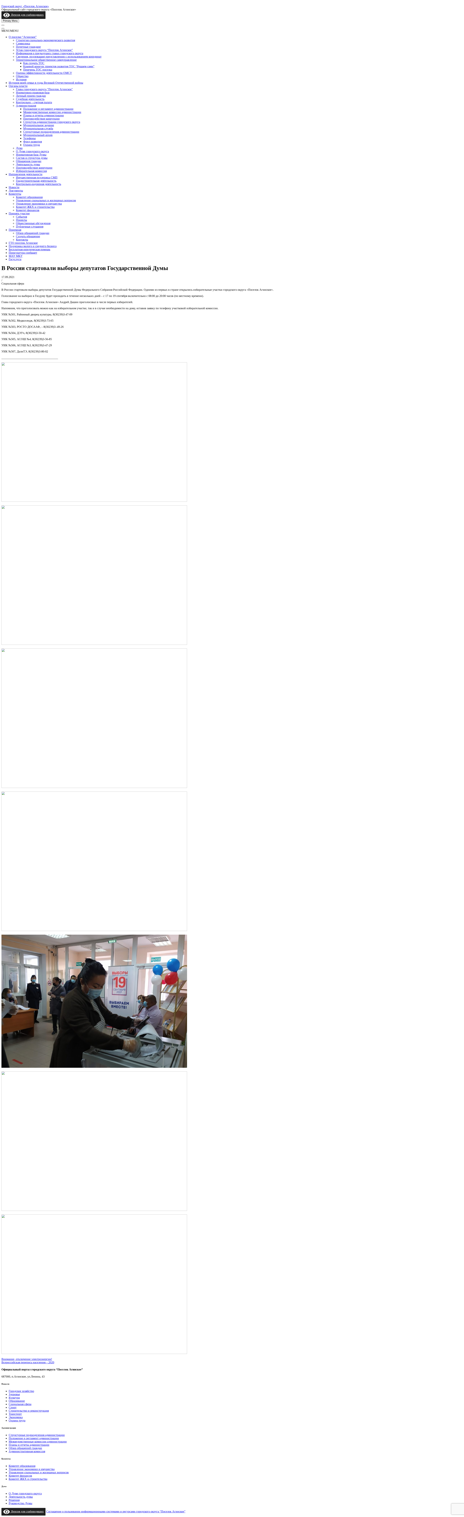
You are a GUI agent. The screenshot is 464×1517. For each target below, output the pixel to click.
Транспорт (15, 1413)
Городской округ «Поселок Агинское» (25, 6)
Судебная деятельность (30, 99)
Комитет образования (29, 197)
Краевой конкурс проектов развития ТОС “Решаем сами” (58, 66)
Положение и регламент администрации (48, 108)
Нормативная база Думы (31, 154)
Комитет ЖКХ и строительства (35, 206)
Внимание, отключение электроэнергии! (26, 1359)
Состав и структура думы (31, 157)
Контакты (22, 239)
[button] (10, 30)
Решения (14, 1500)
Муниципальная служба (38, 128)
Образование (17, 1400)
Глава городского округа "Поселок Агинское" (44, 89)
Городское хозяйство (21, 1391)
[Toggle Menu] (2, 25)
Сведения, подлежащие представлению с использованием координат (59, 56)
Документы (16, 190)
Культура (14, 1397)
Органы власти (18, 86)
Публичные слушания (29, 226)
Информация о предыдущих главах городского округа (49, 53)
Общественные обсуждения (33, 223)
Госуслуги (15, 259)
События (21, 216)
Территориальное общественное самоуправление (46, 59)
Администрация (26, 105)
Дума (19, 148)
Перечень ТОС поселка (37, 69)
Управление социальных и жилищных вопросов (46, 200)
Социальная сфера (20, 1404)
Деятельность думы (28, 164)
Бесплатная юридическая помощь (29, 249)
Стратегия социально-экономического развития (45, 40)
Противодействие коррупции (41, 118)
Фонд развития (32, 141)
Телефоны (29, 138)
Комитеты (15, 193)
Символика (23, 43)
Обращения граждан (28, 161)
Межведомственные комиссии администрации (52, 112)
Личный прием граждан (31, 95)
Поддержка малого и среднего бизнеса (33, 246)
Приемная (15, 229)
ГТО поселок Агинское (23, 242)
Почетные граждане (28, 46)
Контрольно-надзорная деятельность (38, 184)
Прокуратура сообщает (23, 252)
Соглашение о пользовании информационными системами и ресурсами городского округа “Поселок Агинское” (115, 1511)
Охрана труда (31, 144)
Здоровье (14, 1394)
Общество (22, 76)
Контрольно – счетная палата (34, 102)
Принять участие (19, 213)
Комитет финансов (27, 210)
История (21, 79)
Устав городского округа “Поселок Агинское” (44, 50)
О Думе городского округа (32, 151)
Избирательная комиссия (31, 171)
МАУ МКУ (15, 255)
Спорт (12, 1407)
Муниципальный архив (38, 135)
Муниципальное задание (38, 125)
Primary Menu (10, 20)
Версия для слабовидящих (27, 14)
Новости (14, 187)
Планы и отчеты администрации (43, 115)
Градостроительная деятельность (36, 180)
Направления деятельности (25, 174)
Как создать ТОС (33, 63)
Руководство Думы (20, 1503)
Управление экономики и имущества (39, 203)
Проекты (21, 220)
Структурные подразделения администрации (51, 131)
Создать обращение (28, 236)
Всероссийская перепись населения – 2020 (27, 1362)
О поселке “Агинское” (23, 36)
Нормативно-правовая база (32, 92)
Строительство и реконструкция (29, 1410)
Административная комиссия (27, 1451)
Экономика (16, 1417)
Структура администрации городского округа (51, 121)
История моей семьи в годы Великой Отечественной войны (46, 82)
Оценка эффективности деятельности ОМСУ (44, 72)
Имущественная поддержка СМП (36, 177)
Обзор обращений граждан (32, 233)
